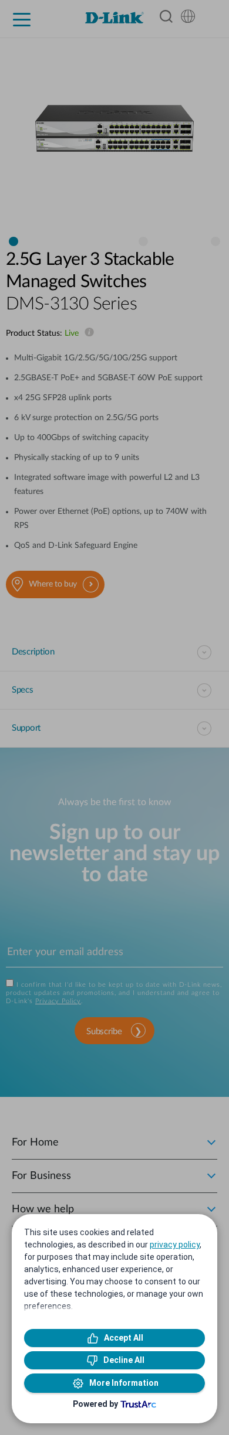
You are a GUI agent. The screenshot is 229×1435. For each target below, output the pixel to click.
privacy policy (175, 1244)
